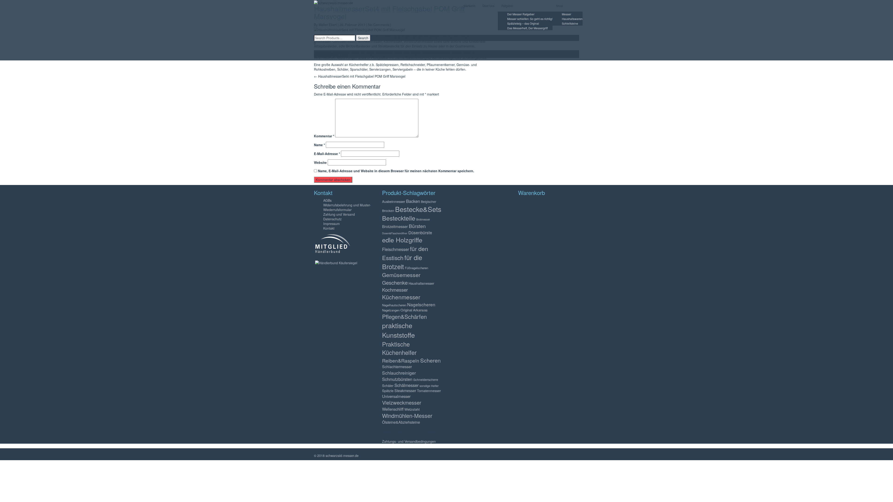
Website (320, 162)
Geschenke (395, 282)
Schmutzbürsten (397, 379)
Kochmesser (395, 289)
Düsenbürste (420, 232)
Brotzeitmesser (395, 226)
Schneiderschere (425, 379)
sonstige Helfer (429, 386)
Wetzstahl (412, 409)
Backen (413, 201)
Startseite (469, 6)
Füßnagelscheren (416, 268)
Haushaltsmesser (421, 283)
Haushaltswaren (572, 19)
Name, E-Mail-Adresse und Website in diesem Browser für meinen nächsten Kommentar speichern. (396, 170)
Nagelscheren (421, 304)
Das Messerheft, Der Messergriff (527, 28)
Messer (566, 14)
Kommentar (324, 136)
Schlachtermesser (397, 366)
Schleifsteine (570, 23)
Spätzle (387, 390)
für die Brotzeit (402, 262)
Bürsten (417, 225)
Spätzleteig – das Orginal (523, 23)
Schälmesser (406, 385)
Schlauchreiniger (399, 373)
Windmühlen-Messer (407, 415)
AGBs (327, 200)
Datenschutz (332, 219)
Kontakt (328, 228)
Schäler (387, 385)
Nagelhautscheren (394, 305)
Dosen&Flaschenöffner (394, 233)
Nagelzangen (391, 310)
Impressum (331, 223)
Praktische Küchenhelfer (399, 348)
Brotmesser (423, 219)
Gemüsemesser (401, 275)
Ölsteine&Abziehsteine (401, 422)
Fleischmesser (395, 249)
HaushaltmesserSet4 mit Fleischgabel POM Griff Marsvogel (359, 76)
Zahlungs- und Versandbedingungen (409, 441)
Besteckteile (398, 218)
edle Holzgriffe (402, 239)
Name (319, 144)
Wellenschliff (392, 409)
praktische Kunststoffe (398, 330)
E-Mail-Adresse (327, 153)
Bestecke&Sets (418, 209)
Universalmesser (396, 396)
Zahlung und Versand (339, 214)
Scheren (430, 360)
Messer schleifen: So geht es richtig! (530, 19)
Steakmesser (405, 390)
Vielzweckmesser (401, 402)
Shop (559, 6)
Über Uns (488, 6)
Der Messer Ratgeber (520, 14)
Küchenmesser (401, 297)
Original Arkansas (414, 309)
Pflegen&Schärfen (404, 316)
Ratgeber (507, 6)
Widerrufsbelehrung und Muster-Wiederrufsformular (347, 207)
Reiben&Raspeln (400, 360)
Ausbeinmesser (393, 201)
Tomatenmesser (429, 390)
